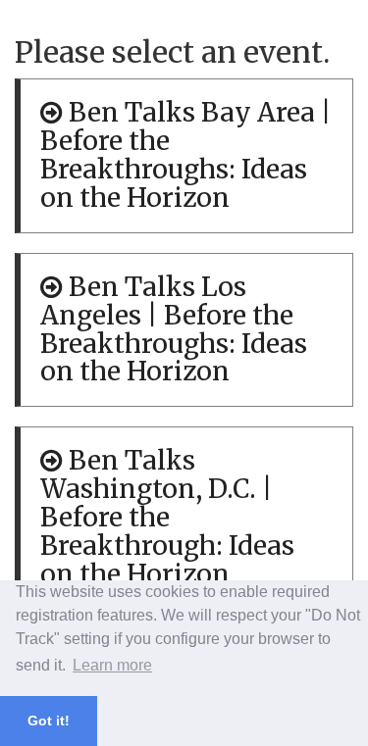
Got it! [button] (48, 720)
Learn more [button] (112, 665)
